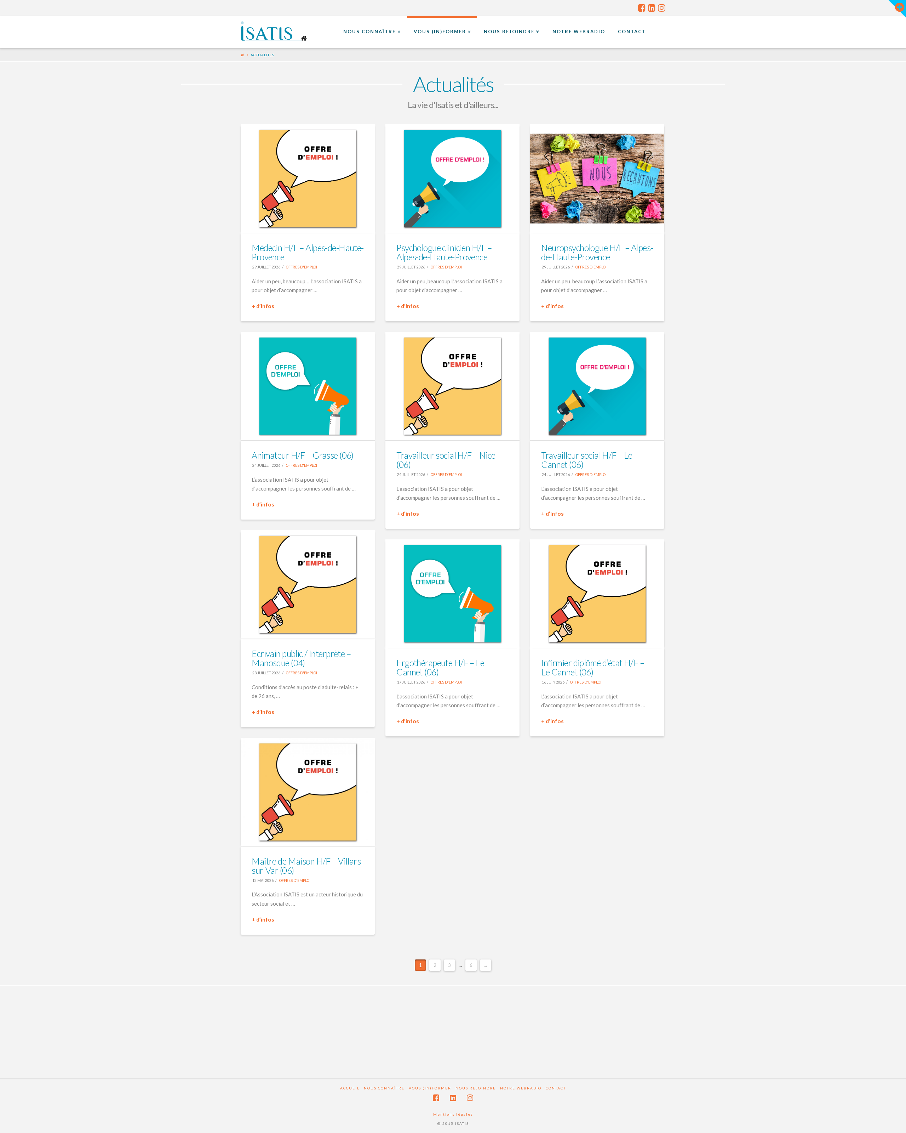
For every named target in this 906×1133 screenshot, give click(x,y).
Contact (556, 1088)
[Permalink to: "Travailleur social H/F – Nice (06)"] (452, 386)
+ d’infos (263, 305)
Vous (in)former (430, 1088)
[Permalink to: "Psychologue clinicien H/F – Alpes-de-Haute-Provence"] (452, 178)
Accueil (350, 1088)
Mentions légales (453, 1114)
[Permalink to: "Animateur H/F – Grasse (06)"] (308, 386)
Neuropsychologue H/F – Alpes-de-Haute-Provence (597, 252)
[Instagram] (661, 8)
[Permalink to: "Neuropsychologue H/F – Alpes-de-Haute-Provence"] (597, 178)
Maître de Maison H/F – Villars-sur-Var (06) (307, 866)
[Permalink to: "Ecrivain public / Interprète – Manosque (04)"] (308, 584)
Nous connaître (384, 1088)
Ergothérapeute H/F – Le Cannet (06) (440, 667)
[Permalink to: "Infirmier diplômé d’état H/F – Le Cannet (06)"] (597, 593)
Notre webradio (520, 1088)
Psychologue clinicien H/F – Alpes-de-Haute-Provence (444, 252)
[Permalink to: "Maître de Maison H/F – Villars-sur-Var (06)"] (308, 792)
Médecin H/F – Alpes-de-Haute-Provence (308, 252)
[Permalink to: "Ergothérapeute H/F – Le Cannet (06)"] (452, 593)
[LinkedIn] (651, 8)
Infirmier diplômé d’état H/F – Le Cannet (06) (592, 667)
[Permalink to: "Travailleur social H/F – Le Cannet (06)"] (597, 386)
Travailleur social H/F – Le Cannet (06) (586, 460)
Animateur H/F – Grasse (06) (303, 455)
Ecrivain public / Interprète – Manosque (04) (301, 658)
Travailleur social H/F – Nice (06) (445, 460)
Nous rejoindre (475, 1088)
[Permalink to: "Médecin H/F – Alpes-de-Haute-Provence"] (308, 178)
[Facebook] (642, 8)
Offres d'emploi (301, 267)
